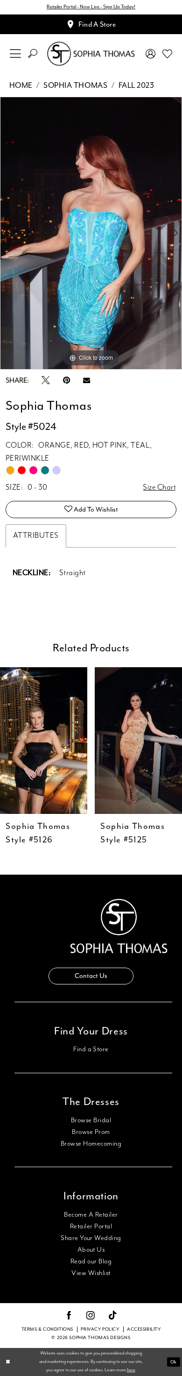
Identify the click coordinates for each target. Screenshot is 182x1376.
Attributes (36, 535)
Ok (173, 1362)
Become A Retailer (91, 1215)
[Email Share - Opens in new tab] (87, 380)
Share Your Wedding (91, 1238)
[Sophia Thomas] (90, 53)
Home (21, 85)
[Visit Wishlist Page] (167, 54)
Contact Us (91, 975)
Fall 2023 (136, 85)
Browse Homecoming (91, 1144)
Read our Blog (91, 1261)
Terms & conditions (47, 1329)
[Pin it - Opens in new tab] (66, 381)
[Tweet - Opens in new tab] (45, 381)
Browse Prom (91, 1132)
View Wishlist (90, 1273)
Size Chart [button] (159, 487)
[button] (15, 53)
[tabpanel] (91, 233)
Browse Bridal (91, 1120)
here (131, 1370)
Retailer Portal (91, 1226)
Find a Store (91, 1049)
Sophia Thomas (75, 85)
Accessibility (144, 1329)
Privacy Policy (100, 1329)
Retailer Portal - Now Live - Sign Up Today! (91, 7)
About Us (91, 1250)
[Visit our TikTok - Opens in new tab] (113, 1316)
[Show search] (33, 53)
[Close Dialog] (8, 1361)
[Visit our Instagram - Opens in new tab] (91, 1316)
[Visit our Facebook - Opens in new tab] (69, 1316)
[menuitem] (15, 53)
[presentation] (129, 740)
